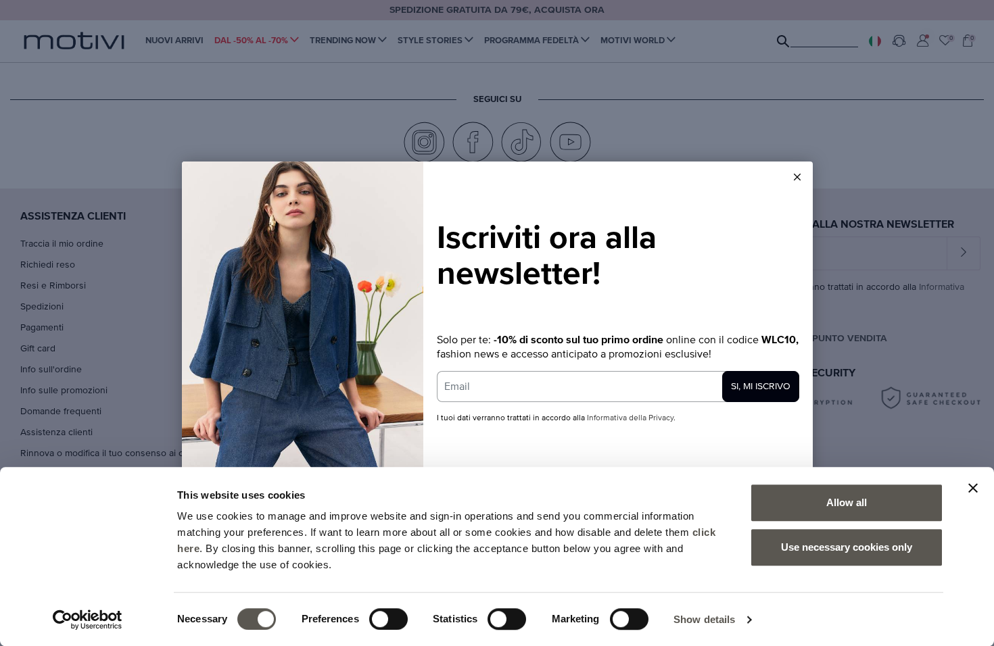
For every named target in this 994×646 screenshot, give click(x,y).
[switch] (388, 619)
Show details (704, 619)
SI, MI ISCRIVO (760, 386)
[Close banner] (973, 488)
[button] (797, 177)
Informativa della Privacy (630, 418)
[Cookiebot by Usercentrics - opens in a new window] (87, 620)
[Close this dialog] (797, 177)
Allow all (846, 502)
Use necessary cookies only (846, 547)
